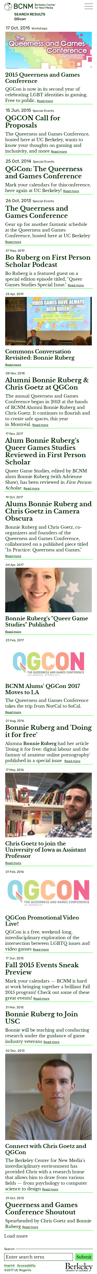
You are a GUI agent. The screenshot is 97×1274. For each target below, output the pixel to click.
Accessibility (26, 1265)
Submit (84, 1257)
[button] (89, 6)
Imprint (9, 1265)
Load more (16, 1236)
